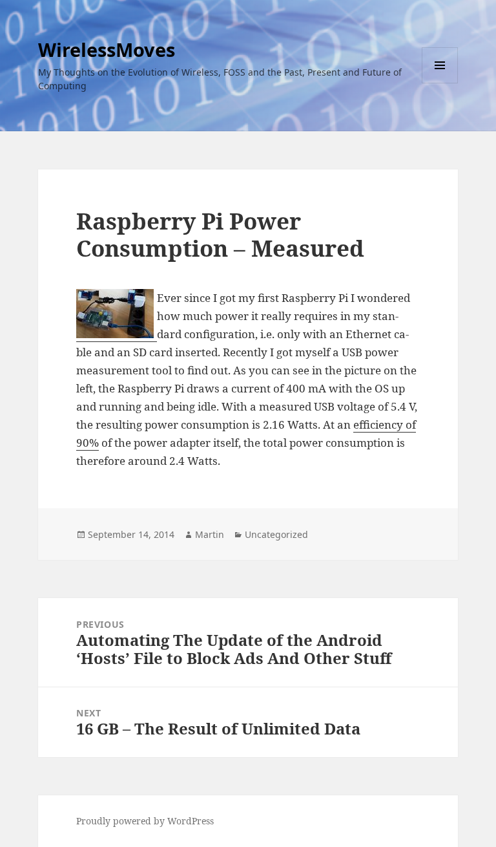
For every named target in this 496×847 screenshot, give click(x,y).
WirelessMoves (106, 49)
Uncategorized (276, 534)
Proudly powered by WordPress (145, 821)
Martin (209, 534)
